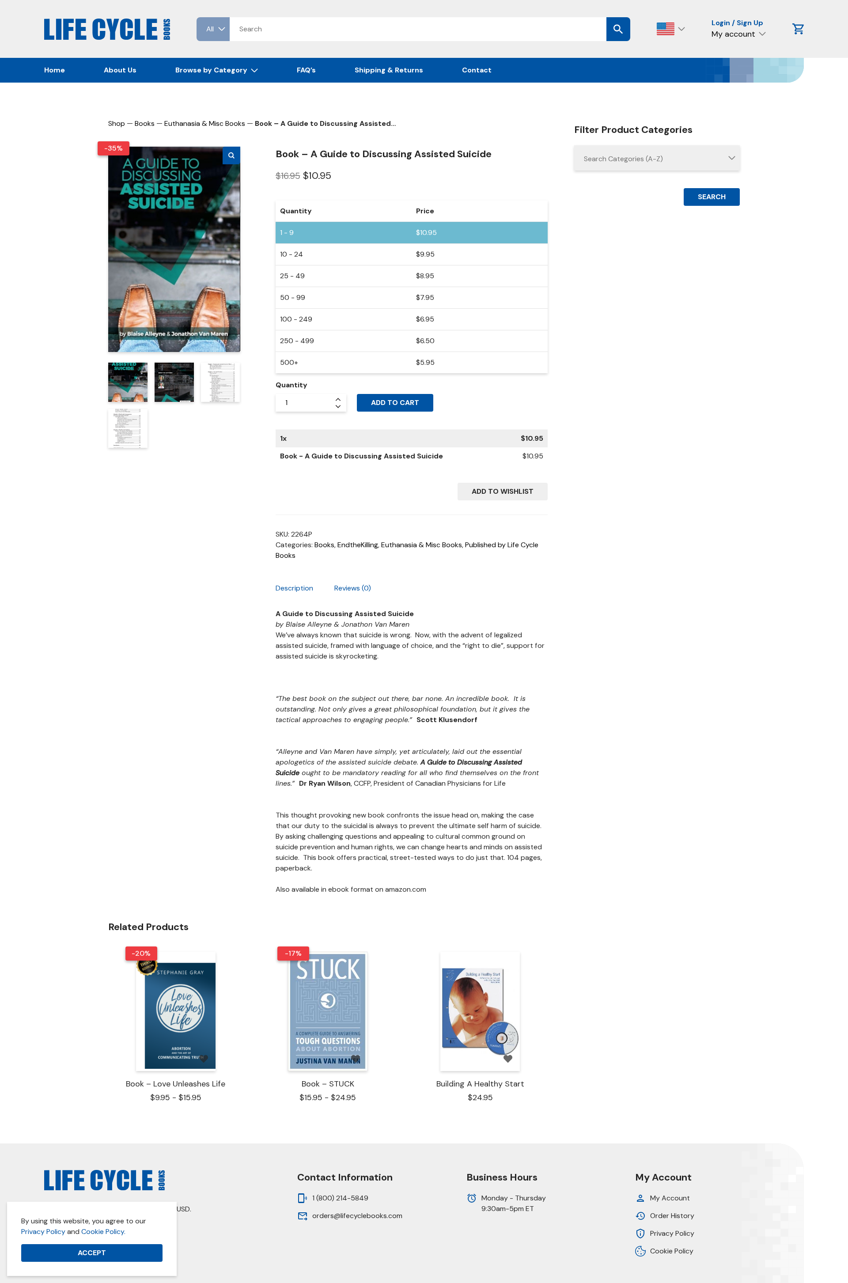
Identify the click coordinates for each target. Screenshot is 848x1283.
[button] (231, 155)
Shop (116, 123)
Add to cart (395, 402)
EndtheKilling (357, 544)
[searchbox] (657, 159)
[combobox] (657, 157)
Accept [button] (92, 1252)
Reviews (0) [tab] (352, 588)
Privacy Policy (43, 1231)
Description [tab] (294, 588)
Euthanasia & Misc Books (204, 123)
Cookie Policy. (103, 1231)
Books (145, 123)
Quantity (291, 385)
